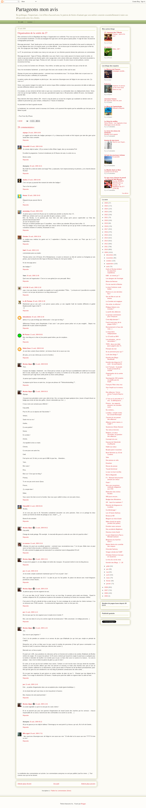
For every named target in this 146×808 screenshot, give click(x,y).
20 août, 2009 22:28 (39, 301)
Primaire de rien (111, 349)
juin (107, 569)
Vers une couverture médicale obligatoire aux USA (113, 487)
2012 (106, 244)
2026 (106, 203)
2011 (106, 246)
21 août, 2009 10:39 (41, 588)
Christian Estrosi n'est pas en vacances (114, 556)
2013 (106, 241)
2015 (106, 235)
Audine (25, 180)
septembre (110, 263)
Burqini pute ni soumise (114, 450)
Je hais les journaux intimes (114, 155)
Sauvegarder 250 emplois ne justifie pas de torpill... (114, 380)
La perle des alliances (113, 312)
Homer (25, 195)
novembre (110, 258)
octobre (109, 261)
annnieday (26, 211)
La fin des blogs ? (112, 354)
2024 (106, 209)
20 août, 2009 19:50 (36, 211)
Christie (25, 236)
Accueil (56, 784)
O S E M (25, 287)
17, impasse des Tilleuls (113, 32)
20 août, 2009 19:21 (36, 166)
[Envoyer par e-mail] (31, 121)
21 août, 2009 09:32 (41, 528)
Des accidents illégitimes (114, 529)
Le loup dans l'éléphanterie (111, 332)
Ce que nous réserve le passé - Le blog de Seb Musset (115, 178)
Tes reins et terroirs (112, 430)
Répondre (26, 140)
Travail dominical (111, 469)
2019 (106, 223)
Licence (29, 22)
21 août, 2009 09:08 (41, 364)
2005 (106, 596)
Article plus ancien (88, 784)
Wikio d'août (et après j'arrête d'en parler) (113, 522)
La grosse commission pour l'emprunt (113, 315)
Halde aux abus (111, 447)
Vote (107, 457)
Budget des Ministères (113, 499)
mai (107, 572)
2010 (106, 249)
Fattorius (107, 84)
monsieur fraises (110, 99)
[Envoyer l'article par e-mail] (27, 121)
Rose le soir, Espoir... (119, 142)
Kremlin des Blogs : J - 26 (114, 562)
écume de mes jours (111, 140)
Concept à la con (111, 439)
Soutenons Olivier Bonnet (114, 427)
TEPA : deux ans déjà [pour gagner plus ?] (113, 345)
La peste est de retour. (111, 171)
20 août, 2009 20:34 (35, 236)
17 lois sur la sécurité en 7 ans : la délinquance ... (115, 399)
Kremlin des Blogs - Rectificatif (112, 358)
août (108, 266)
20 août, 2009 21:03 (32, 250)
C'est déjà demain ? (112, 319)
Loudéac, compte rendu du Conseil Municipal (114, 413)
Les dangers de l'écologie (114, 278)
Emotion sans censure (113, 526)
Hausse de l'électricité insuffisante (113, 443)
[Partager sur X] (35, 121)
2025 (106, 206)
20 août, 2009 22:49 (38, 317)
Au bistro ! (108, 47)
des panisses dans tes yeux (113, 100)
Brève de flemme (111, 281)
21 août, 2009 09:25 (36, 506)
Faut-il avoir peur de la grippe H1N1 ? (113, 323)
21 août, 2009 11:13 (32, 612)
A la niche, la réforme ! (113, 304)
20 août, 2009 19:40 (34, 180)
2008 (106, 587)
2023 (106, 211)
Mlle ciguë (26, 733)
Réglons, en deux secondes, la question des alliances (114, 434)
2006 (106, 593)
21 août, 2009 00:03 (36, 334)
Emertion (109, 463)
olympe (25, 132)
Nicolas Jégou (27, 364)
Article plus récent (24, 784)
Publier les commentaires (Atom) (61, 790)
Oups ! (108, 482)
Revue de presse (111, 466)
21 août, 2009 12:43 (32, 684)
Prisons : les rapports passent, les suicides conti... (113, 405)
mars (108, 578)
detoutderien (27, 317)
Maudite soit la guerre (111, 134)
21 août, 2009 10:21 (41, 559)
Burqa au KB (110, 516)
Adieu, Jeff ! (116, 49)
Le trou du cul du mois (113, 559)
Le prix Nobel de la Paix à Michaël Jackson (114, 536)
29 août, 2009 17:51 (36, 733)
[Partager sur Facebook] (37, 121)
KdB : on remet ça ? (112, 275)
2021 (106, 217)
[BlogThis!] (33, 121)
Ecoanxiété (116, 157)
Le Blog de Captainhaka (113, 106)
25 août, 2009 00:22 (36, 722)
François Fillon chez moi (114, 384)
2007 (106, 590)
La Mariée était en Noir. (112, 170)
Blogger (83, 804)
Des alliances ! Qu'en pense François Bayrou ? (114, 394)
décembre (110, 255)
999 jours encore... (112, 496)
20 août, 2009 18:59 (34, 132)
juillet (108, 566)
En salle (20, 22)
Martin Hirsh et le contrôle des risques (114, 545)
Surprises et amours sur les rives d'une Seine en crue (119, 87)
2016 (106, 232)
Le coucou (26, 543)
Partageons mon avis (37, 9)
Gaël (24, 250)
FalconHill (26, 146)
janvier (108, 583)
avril (107, 575)
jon (24, 571)
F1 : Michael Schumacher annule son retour (114, 478)
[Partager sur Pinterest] (39, 121)
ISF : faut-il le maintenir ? (114, 502)
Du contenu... (110, 410)
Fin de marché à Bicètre (114, 284)
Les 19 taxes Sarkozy (113, 513)
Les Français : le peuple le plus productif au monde (114, 368)
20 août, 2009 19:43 (34, 195)
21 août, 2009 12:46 (41, 704)
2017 (106, 229)
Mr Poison (26, 334)
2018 (106, 226)
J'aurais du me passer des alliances (113, 418)
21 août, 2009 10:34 (32, 571)
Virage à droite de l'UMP (114, 552)
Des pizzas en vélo (112, 460)
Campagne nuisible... (119, 71)
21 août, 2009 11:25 (41, 628)
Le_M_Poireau (27, 301)
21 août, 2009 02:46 (37, 348)
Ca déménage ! (111, 510)
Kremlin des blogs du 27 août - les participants (114, 363)
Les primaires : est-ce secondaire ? (113, 340)
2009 (106, 252)
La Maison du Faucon (112, 69)
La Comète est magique (114, 301)
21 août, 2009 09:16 (41, 391)
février (108, 581)
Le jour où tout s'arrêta (113, 472)
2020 (106, 220)
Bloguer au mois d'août (113, 518)
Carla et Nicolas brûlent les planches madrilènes (114, 271)
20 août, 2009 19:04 (36, 146)
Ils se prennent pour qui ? (114, 352)
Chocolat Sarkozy (112, 549)
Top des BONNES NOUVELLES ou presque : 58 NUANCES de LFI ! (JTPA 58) (119, 184)
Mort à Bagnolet (111, 475)
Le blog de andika (110, 121)
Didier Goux (27, 348)
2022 (106, 214)
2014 (106, 238)
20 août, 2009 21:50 (35, 287)
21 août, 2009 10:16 (36, 543)
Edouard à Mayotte (118, 108)
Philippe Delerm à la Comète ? (112, 308)
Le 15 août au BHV (112, 336)
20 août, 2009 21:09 (33, 275)
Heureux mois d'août (113, 532)
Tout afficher (125, 193)
